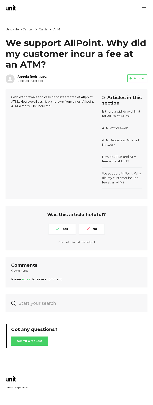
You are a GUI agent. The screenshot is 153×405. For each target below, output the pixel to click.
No (95, 229)
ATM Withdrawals (115, 128)
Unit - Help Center (19, 29)
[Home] (11, 7)
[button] (143, 7)
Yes (65, 229)
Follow (138, 78)
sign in (26, 279)
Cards (43, 29)
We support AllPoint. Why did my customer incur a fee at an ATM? (121, 178)
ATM (56, 29)
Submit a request (29, 341)
